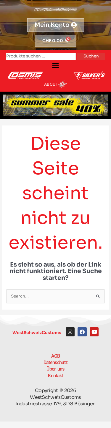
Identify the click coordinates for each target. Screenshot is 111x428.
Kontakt (55, 376)
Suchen (91, 56)
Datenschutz (55, 362)
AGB (55, 356)
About (51, 84)
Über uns (55, 369)
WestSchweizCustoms (36, 332)
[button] (55, 65)
